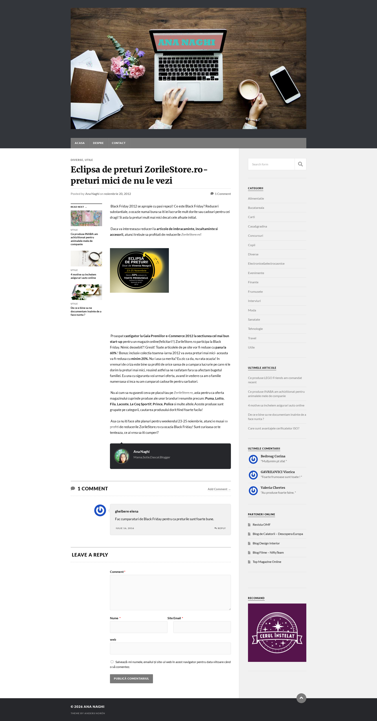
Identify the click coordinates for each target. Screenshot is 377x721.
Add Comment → (219, 489)
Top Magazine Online (267, 561)
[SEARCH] (300, 164)
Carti (251, 217)
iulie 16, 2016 (125, 528)
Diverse (77, 159)
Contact (119, 143)
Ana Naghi (92, 193)
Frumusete (255, 291)
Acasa (80, 143)
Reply (222, 528)
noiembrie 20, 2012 (117, 193)
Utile (89, 159)
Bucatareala (256, 207)
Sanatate (254, 319)
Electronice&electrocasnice (266, 263)
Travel (252, 338)
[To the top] (301, 698)
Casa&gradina (257, 226)
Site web (141, 628)
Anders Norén (94, 713)
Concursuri (255, 235)
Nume (115, 618)
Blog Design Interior (266, 543)
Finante (253, 282)
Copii (251, 245)
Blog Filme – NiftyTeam (268, 552)
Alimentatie (256, 198)
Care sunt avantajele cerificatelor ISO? (273, 428)
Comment (117, 571)
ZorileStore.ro (183, 393)
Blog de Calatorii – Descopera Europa (278, 534)
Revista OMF (262, 524)
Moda (252, 310)
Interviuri (254, 301)
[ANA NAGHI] (188, 127)
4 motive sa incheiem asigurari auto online (276, 405)
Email (178, 618)
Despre (98, 143)
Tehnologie (255, 328)
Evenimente (256, 273)
